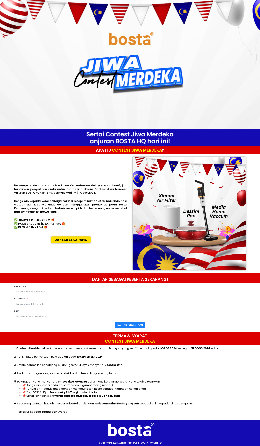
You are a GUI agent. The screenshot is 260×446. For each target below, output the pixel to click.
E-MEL (17, 311)
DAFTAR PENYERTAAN (130, 324)
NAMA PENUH (20, 286)
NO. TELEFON (20, 298)
